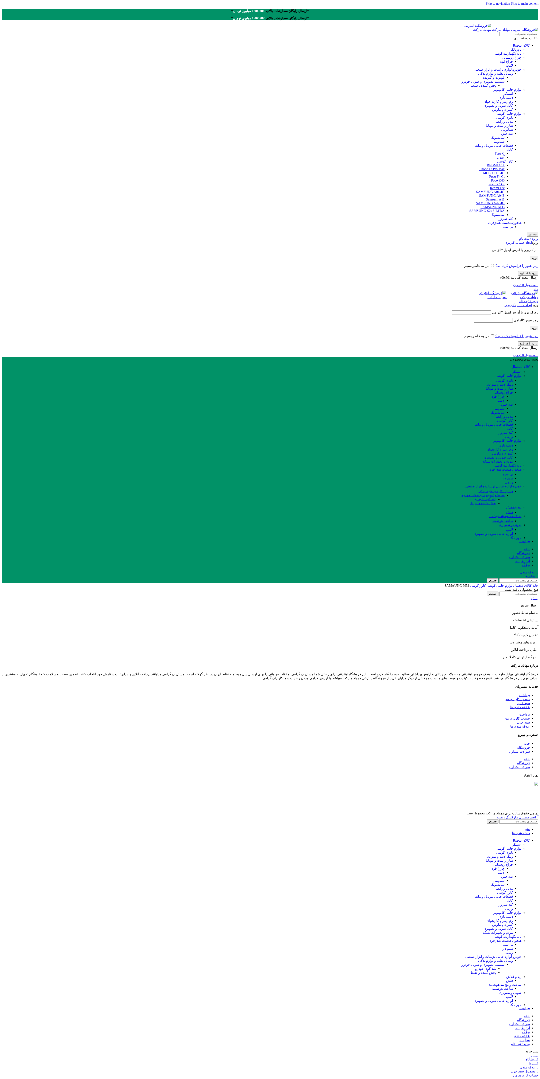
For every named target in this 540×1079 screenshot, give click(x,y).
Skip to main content (524, 3)
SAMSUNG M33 (493, 207)
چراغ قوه (506, 61)
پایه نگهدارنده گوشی (507, 53)
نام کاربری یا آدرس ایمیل (515, 250)
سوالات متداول (519, 751)
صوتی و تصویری (510, 525)
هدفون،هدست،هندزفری (504, 223)
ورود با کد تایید (528, 273)
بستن (534, 598)
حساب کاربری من (517, 699)
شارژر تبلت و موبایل (499, 125)
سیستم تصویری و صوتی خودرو (483, 81)
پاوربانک (515, 49)
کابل (510, 149)
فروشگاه (523, 747)
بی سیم (507, 227)
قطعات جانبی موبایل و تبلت (494, 145)
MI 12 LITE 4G (494, 173)
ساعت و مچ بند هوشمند (505, 516)
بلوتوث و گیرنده (494, 77)
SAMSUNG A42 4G (490, 203)
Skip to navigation (498, 3)
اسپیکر (508, 93)
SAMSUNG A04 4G (490, 192)
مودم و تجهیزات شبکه (498, 461)
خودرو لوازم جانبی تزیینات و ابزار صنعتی (493, 486)
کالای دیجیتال (521, 45)
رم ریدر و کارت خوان (498, 101)
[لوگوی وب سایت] (514, 29)
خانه (535, 585)
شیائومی (507, 129)
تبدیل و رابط (504, 121)
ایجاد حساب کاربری (518, 242)
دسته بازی (506, 97)
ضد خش (507, 133)
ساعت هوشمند (502, 521)
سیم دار (507, 478)
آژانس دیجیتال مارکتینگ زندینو (517, 817)
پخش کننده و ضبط (483, 503)
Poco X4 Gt (497, 184)
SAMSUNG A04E (492, 195)
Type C (500, 153)
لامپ (509, 65)
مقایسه (525, 1040)
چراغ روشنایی (511, 57)
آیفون (501, 157)
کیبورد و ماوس (502, 109)
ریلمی (509, 482)
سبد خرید (523, 703)
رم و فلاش (513, 507)
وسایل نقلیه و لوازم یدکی (495, 73)
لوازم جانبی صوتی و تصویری (493, 533)
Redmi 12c (497, 188)
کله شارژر (506, 219)
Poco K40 (498, 180)
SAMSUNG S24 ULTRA (487, 211)
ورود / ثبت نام (520, 1044)
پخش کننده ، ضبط (483, 85)
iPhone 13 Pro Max (492, 169)
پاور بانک (515, 538)
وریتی (509, 436)
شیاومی (499, 408)
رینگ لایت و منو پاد (500, 384)
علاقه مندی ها (520, 707)
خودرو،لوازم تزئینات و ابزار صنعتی (497, 69)
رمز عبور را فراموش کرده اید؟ (516, 266)
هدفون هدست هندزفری (505, 469)
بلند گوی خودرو (485, 499)
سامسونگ (497, 137)
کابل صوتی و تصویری (498, 105)
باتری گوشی (504, 117)
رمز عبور (526, 320)
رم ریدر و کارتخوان (500, 449)
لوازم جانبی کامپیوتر (507, 89)
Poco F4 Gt (497, 176)
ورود (534, 258)
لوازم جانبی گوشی (508, 113)
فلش (509, 512)
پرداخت (524, 695)
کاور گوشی (505, 161)
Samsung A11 (495, 199)
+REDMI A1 (496, 165)
